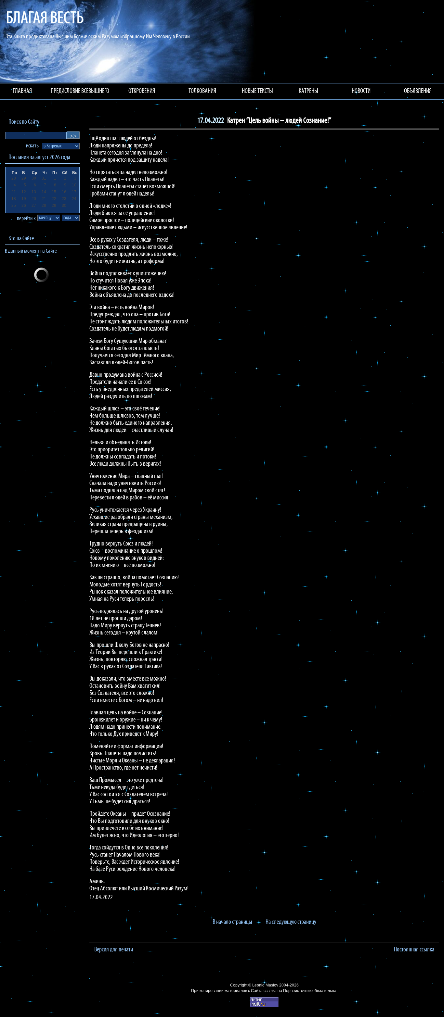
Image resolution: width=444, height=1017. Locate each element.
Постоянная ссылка (414, 950)
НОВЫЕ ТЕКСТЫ (257, 91)
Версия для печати (113, 950)
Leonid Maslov (265, 985)
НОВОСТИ (361, 91)
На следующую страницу (291, 922)
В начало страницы (232, 922)
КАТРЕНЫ (308, 91)
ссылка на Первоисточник (287, 990)
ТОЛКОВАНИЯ (202, 91)
